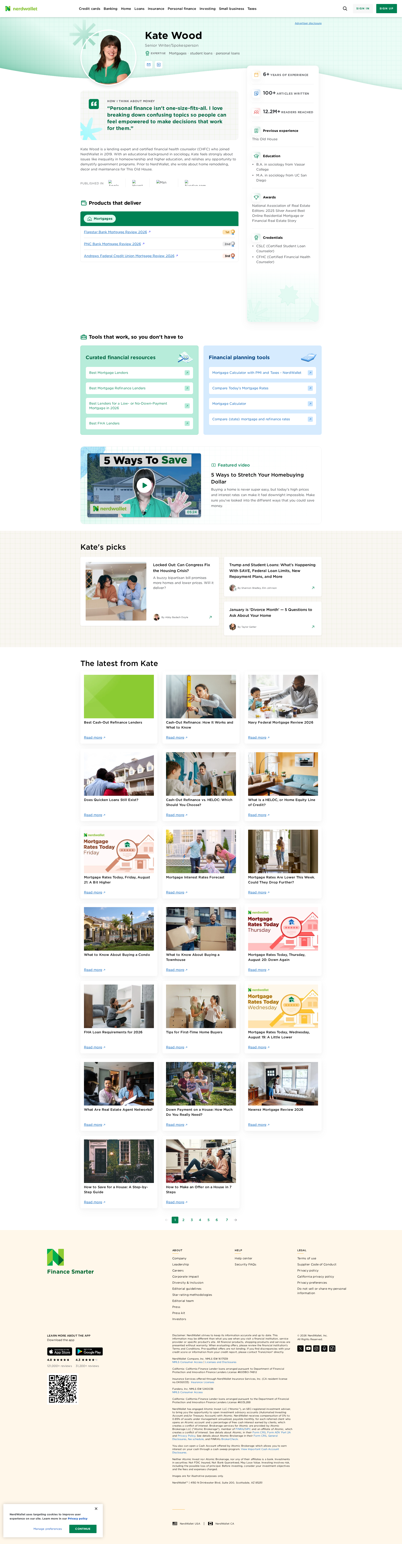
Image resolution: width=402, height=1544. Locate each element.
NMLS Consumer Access (187, 1362)
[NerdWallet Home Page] (21, 8)
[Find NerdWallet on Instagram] (316, 1348)
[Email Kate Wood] (148, 64)
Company (179, 1258)
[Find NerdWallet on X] (300, 1348)
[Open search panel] (345, 8)
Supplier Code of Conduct (316, 1264)
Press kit (178, 1313)
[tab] (100, 219)
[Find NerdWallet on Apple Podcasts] (324, 1348)
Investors (179, 1319)
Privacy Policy (186, 1435)
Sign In (362, 8)
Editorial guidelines (187, 1288)
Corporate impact (185, 1276)
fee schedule (196, 1439)
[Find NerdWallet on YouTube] (308, 1348)
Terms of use (306, 1258)
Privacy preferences (312, 1282)
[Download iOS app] (59, 1351)
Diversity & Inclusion (188, 1282)
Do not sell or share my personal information (322, 1291)
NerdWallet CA (224, 1523)
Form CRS (259, 1432)
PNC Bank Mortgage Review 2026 (112, 244)
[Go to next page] (235, 1220)
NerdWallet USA (190, 1523)
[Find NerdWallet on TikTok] (332, 1348)
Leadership (180, 1264)
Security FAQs (245, 1264)
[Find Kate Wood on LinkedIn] (158, 64)
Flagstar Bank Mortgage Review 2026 (115, 232)
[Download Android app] (89, 1351)
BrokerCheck (229, 1439)
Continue (82, 1528)
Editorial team (183, 1300)
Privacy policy (307, 1270)
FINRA (240, 1429)
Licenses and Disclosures (220, 1362)
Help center (243, 1258)
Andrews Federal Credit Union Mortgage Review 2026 (129, 256)
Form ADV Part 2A (279, 1432)
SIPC (248, 1429)
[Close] (96, 1508)
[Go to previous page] (166, 1220)
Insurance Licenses (202, 1382)
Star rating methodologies (192, 1294)
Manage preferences (48, 1528)
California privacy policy (315, 1276)
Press (176, 1307)
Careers (178, 1270)
